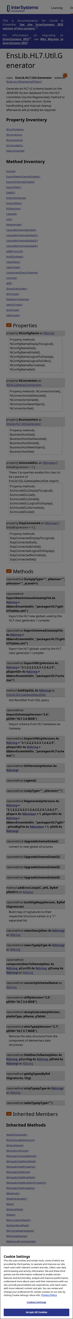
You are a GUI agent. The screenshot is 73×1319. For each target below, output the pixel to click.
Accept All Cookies (36, 1312)
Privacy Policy (49, 1295)
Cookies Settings (36, 1302)
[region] (36, 1282)
